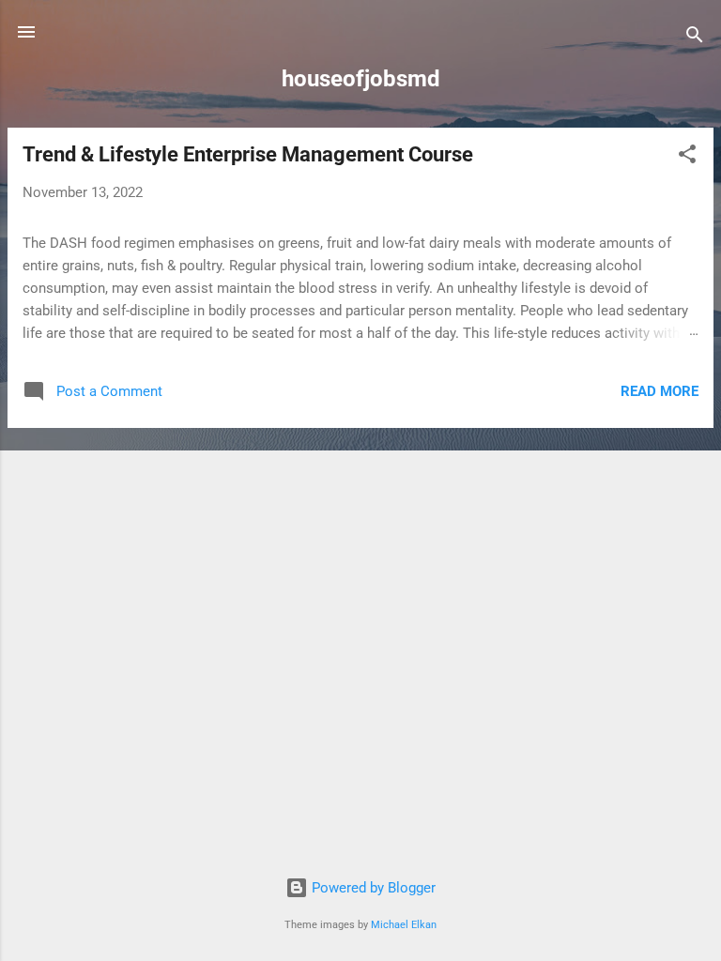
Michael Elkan (404, 925)
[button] (687, 157)
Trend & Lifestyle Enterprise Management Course (248, 154)
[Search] (694, 38)
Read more (659, 391)
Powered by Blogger (372, 887)
